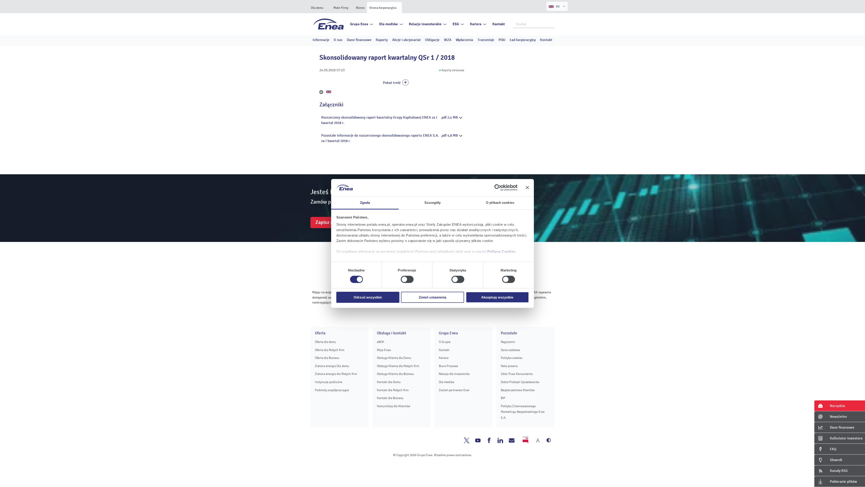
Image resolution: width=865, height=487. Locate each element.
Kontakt (498, 24)
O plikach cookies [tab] (500, 202)
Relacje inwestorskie (425, 24)
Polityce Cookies (501, 251)
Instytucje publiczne (328, 382)
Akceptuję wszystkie (497, 297)
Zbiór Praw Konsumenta (517, 374)
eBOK (380, 342)
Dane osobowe (510, 350)
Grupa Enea (359, 24)
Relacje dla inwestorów (454, 374)
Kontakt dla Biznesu (390, 398)
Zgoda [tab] (365, 202)
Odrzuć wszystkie (368, 297)
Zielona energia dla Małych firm (336, 374)
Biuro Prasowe (448, 366)
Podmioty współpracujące (332, 390)
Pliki (502, 40)
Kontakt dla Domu (389, 382)
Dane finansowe (359, 40)
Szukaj (551, 23)
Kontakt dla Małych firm (393, 390)
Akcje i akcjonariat (406, 40)
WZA (447, 40)
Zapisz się (326, 222)
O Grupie (445, 342)
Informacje (321, 40)
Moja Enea (384, 350)
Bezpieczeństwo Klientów (518, 390)
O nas (338, 40)
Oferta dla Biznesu (327, 358)
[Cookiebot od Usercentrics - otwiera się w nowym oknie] (497, 187)
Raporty (382, 40)
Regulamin (508, 342)
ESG (456, 24)
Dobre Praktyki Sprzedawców (520, 382)
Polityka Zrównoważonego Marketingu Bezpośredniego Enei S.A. (523, 412)
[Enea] (328, 24)
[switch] (407, 279)
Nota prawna (509, 366)
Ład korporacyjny (523, 40)
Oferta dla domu (325, 342)
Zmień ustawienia (432, 297)
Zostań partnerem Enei (454, 390)
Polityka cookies (511, 358)
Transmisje (486, 40)
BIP (503, 398)
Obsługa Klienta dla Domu (394, 358)
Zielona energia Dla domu (332, 366)
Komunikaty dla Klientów (393, 406)
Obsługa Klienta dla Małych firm (398, 366)
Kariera (475, 24)
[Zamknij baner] (527, 187)
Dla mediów (388, 24)
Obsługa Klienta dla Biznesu (395, 374)
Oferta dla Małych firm (329, 350)
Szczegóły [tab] (432, 202)
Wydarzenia (464, 40)
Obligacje (432, 40)
